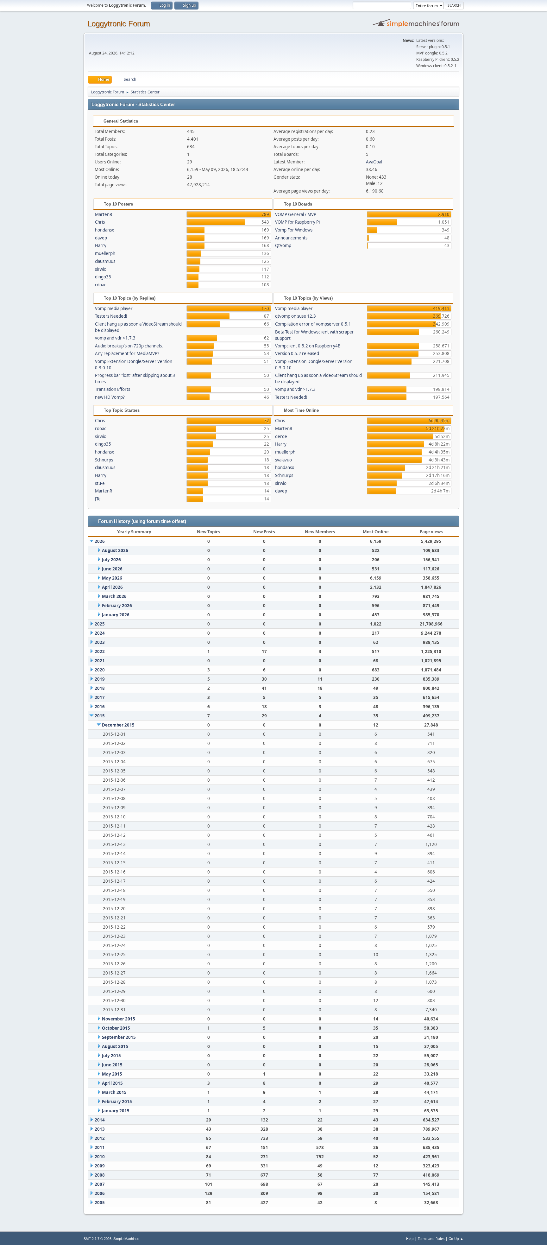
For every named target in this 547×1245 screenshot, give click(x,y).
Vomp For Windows (293, 230)
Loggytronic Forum (118, 23)
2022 (100, 651)
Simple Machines (126, 1239)
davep (101, 238)
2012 (100, 1138)
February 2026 (117, 605)
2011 (100, 1147)
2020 (100, 670)
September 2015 (119, 1037)
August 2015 (115, 1046)
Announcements (291, 238)
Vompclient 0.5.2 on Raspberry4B (308, 346)
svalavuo (283, 460)
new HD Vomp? (110, 397)
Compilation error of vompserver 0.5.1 (313, 324)
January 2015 (115, 1111)
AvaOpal (374, 162)
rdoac (100, 285)
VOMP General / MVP (295, 214)
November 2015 (118, 1019)
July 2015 (111, 1055)
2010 (100, 1156)
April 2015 (112, 1083)
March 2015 (114, 1092)
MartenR (103, 214)
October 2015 (116, 1028)
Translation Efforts (112, 389)
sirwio (100, 269)
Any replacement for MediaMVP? (127, 353)
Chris (100, 222)
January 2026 (115, 615)
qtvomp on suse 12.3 (295, 316)
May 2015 (112, 1074)
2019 (100, 679)
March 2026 (114, 596)
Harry (100, 245)
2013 (100, 1129)
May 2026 (112, 578)
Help (410, 1238)
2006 (100, 1193)
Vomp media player (114, 308)
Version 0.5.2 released (297, 353)
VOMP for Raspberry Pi (297, 222)
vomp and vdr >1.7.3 (115, 338)
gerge (281, 436)
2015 (100, 716)
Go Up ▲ (456, 1238)
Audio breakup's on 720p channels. (129, 346)
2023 (100, 642)
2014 (100, 1120)
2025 (100, 624)
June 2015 (112, 1065)
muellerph (105, 253)
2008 (100, 1175)
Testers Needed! (111, 316)
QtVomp (283, 245)
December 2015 (118, 725)
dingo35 (103, 277)
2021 (100, 661)
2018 (100, 688)
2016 (100, 706)
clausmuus (105, 261)
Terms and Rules (431, 1238)
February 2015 (117, 1101)
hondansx (104, 230)
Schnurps (104, 460)
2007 (100, 1184)
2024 (100, 633)
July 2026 (111, 559)
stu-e (100, 483)
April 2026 (112, 587)
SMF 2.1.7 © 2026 (97, 1239)
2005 (100, 1202)
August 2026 (115, 550)
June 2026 (112, 569)
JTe (98, 499)
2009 (100, 1166)
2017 (100, 697)
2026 (100, 541)
